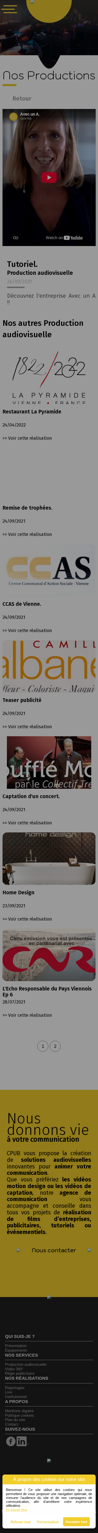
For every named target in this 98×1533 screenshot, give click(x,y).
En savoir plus (16, 1510)
